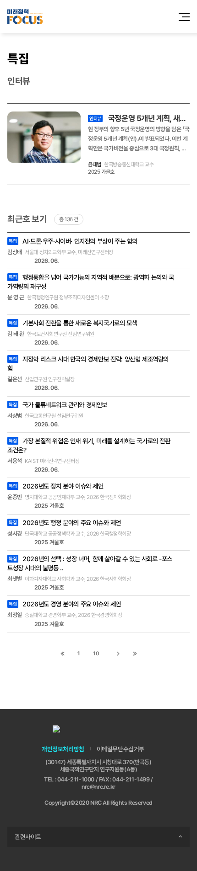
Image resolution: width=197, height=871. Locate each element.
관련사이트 (28, 836)
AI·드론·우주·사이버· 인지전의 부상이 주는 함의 (73, 241)
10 (96, 653)
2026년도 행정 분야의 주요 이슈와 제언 (65, 522)
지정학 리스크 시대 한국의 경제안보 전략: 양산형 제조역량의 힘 (88, 363)
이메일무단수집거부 (120, 749)
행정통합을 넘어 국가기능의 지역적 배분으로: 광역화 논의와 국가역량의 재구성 (90, 281)
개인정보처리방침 (63, 749)
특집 (18, 58)
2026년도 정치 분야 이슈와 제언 (56, 486)
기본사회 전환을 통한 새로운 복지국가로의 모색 (73, 323)
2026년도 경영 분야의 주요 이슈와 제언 (65, 604)
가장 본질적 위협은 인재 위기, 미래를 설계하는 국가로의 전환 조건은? (88, 445)
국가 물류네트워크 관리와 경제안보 (58, 405)
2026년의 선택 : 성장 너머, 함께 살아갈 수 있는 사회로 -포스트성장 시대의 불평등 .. (89, 563)
